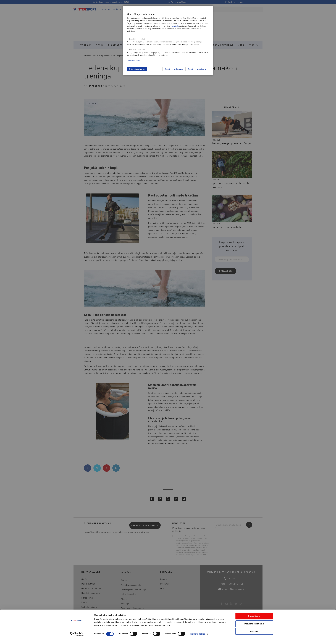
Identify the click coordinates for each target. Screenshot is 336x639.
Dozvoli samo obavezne (174, 69)
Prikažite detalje (197, 634)
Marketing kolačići (137, 49)
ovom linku (174, 26)
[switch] (133, 634)
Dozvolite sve (254, 616)
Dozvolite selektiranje (254, 624)
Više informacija (133, 60)
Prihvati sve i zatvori (137, 69)
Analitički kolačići (137, 39)
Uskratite (254, 631)
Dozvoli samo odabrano (197, 69)
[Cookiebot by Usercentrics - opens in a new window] (76, 634)
